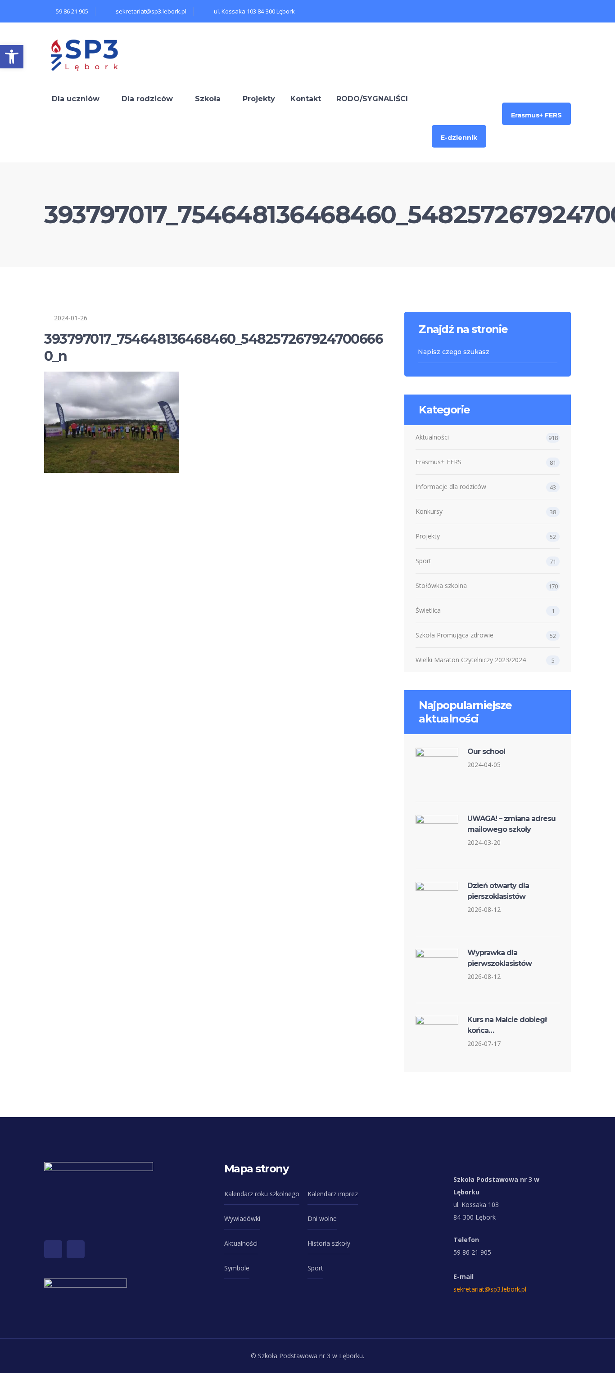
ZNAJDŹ (552, 352)
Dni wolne (322, 1218)
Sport (423, 560)
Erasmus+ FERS (438, 462)
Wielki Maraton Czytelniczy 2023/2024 (471, 659)
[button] (11, 56)
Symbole (236, 1268)
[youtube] (76, 1249)
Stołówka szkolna (441, 585)
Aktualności (432, 437)
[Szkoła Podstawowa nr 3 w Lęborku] (84, 53)
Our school (486, 751)
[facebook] (53, 1249)
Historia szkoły (329, 1243)
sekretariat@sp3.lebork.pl (489, 1289)
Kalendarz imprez (333, 1193)
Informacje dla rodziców (451, 486)
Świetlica (428, 610)
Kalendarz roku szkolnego (261, 1193)
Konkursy (429, 511)
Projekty (428, 536)
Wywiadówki (242, 1218)
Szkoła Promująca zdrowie (454, 635)
